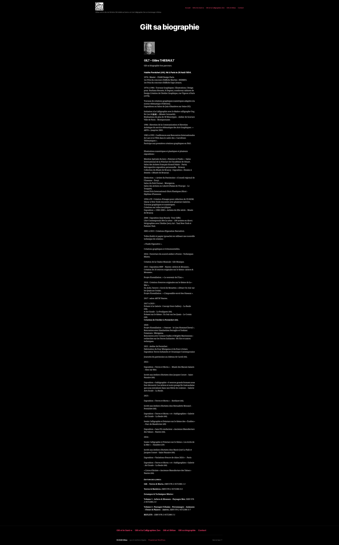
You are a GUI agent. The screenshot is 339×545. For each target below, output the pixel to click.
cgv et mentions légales (137, 540)
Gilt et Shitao (231, 8)
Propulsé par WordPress (156, 540)
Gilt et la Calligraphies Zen (215, 8)
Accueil (187, 8)
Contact (241, 8)
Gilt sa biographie (187, 530)
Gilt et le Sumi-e (198, 8)
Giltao (125, 540)
